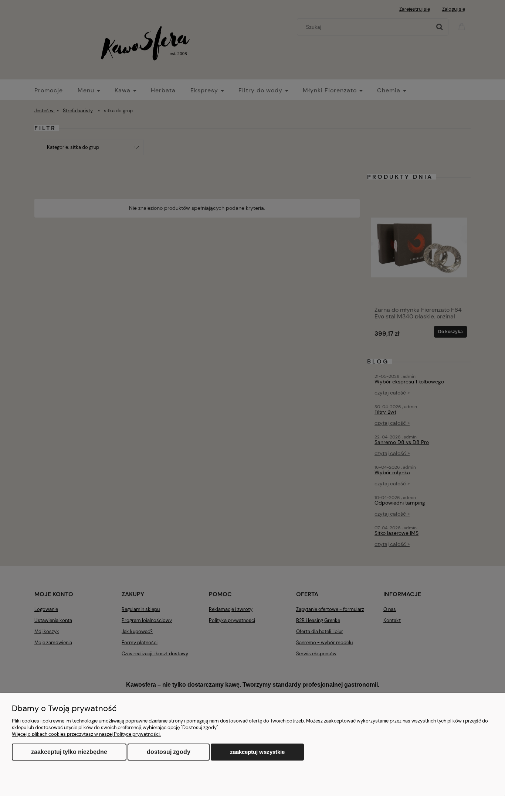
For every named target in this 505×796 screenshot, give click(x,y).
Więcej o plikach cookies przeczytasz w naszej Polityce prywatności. (86, 734)
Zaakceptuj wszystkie (257, 752)
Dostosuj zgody (168, 752)
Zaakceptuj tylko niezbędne (69, 752)
